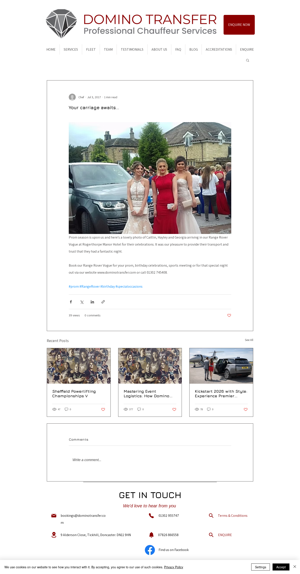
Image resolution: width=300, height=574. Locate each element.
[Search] (211, 516)
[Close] (294, 566)
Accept (281, 567)
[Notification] (151, 535)
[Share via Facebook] (71, 302)
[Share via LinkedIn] (92, 302)
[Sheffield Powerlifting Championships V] (78, 366)
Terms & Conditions (233, 515)
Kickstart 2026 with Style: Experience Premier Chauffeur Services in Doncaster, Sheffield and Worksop (221, 393)
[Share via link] (103, 302)
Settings (260, 567)
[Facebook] (150, 550)
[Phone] (151, 516)
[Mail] (54, 516)
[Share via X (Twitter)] (82, 302)
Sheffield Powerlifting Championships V (74, 393)
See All (249, 340)
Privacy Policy (173, 567)
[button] (248, 60)
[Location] (54, 534)
